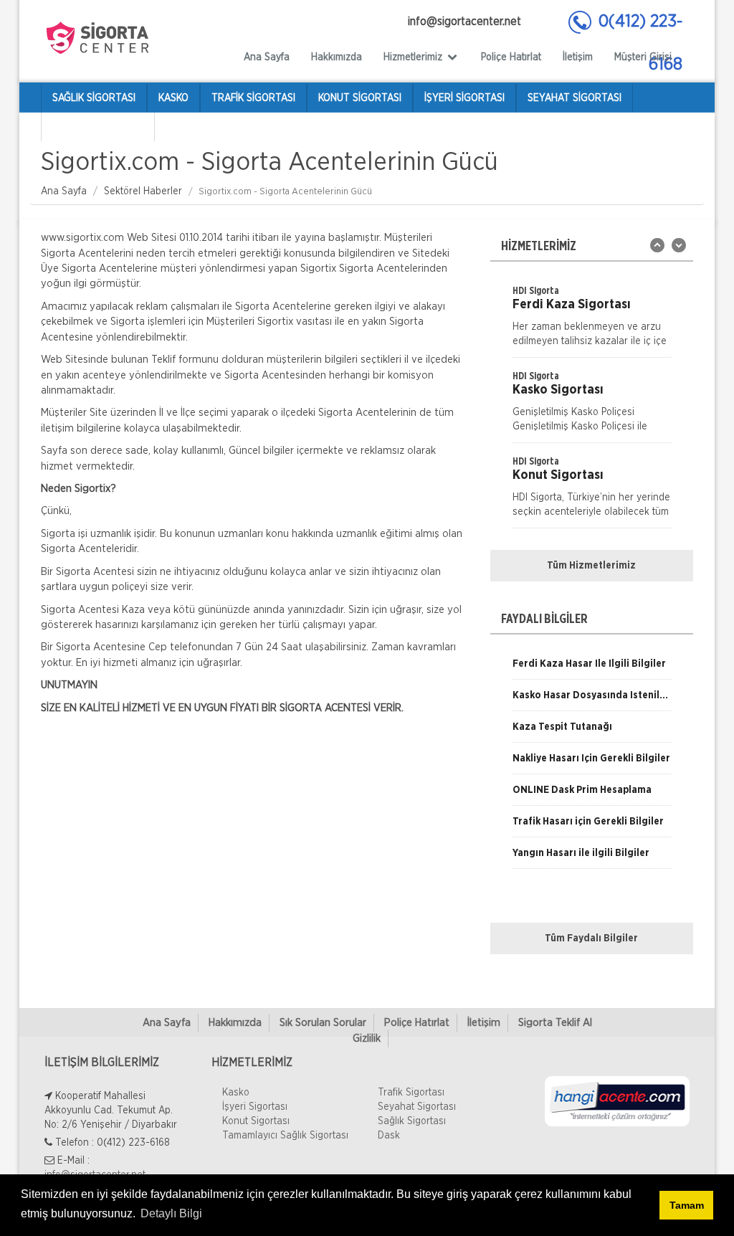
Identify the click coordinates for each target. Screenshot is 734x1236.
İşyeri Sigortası (254, 1107)
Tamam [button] (686, 1205)
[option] (592, 320)
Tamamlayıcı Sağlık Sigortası (285, 1136)
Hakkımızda (336, 57)
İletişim (578, 57)
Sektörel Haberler (143, 191)
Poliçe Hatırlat (511, 57)
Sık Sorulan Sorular (323, 1022)
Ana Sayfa (267, 57)
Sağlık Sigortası (412, 1121)
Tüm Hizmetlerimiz (591, 566)
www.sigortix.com (82, 237)
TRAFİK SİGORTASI (253, 98)
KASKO (173, 98)
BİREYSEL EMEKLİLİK (97, 127)
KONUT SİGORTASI (359, 98)
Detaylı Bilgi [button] (171, 1213)
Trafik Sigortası (411, 1093)
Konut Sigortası (256, 1121)
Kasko (235, 1093)
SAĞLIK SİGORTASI (93, 98)
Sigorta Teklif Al (555, 1022)
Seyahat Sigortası (417, 1107)
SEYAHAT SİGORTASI (574, 98)
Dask (389, 1136)
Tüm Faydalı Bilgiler (591, 938)
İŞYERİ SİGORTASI (464, 98)
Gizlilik (367, 1038)
